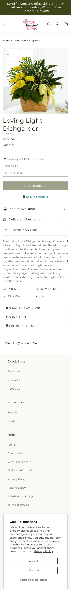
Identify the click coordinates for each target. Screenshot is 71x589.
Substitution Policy (20, 496)
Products (14, 380)
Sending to (16, 166)
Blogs (11, 421)
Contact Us (15, 453)
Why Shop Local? (19, 462)
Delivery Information (21, 470)
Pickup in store (34, 159)
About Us (14, 388)
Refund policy (17, 487)
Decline (34, 570)
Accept (33, 561)
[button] (49, 24)
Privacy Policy (43, 551)
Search (12, 412)
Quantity (9, 145)
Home (6, 40)
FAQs (11, 445)
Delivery (13, 159)
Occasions (14, 371)
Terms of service (18, 504)
